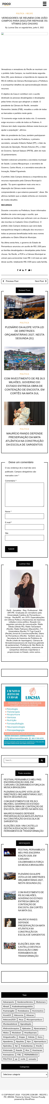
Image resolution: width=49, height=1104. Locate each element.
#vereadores (8, 1055)
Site (6, 533)
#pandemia (8, 1041)
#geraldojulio (25, 1024)
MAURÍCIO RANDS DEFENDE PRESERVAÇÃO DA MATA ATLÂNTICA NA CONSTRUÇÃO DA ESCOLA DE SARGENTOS (23, 817)
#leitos (6, 1033)
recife (23, 1059)
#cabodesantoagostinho (22, 1006)
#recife (39, 1046)
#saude (19, 1050)
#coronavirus (37, 1011)
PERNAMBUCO (31, 1055)
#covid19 (7, 1015)
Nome (8, 511)
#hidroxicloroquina (11, 1028)
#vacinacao (37, 1050)
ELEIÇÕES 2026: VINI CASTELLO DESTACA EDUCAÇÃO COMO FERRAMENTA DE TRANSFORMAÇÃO (23, 828)
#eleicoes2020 (9, 1019)
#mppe (22, 1037)
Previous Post (11, 281)
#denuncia (18, 1015)
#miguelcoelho (9, 1037)
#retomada (8, 1050)
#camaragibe (8, 1011)
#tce (27, 1050)
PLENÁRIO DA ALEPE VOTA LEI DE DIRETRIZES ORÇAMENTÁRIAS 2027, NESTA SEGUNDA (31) (23, 794)
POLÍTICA (20, 14)
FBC (19, 1055)
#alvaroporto (8, 1002)
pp (16, 1059)
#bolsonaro (41, 1002)
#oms (40, 1037)
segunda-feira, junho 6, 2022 (32, 28)
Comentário (10, 481)
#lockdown (16, 1033)
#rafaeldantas (27, 1046)
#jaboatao (26, 1028)
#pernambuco (40, 1041)
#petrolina (7, 1046)
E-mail (8, 522)
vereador (32, 1059)
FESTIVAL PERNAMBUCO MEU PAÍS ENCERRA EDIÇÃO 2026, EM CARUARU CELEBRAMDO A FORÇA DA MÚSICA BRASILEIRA (24, 783)
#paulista (20, 1041)
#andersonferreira (25, 1002)
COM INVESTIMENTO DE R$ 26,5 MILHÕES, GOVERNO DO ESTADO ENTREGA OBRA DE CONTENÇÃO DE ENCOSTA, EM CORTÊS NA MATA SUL (24, 386)
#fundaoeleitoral (10, 1024)
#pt (16, 1046)
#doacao (30, 1015)
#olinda (31, 1037)
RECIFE (29, 14)
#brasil (6, 1006)
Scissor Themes (31, 1097)
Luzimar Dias (13, 28)
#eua (21, 1019)
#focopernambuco (34, 1019)
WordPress (30, 1099)
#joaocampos (40, 1028)
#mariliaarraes (30, 1033)
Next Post (39, 281)
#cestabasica (23, 1011)
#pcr (29, 1041)
